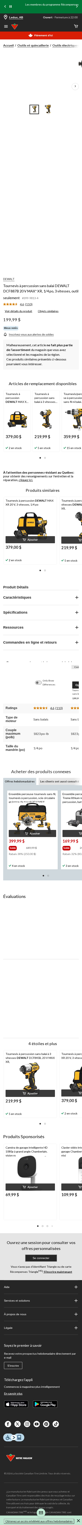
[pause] (11, 6)
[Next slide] (77, 7)
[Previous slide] (5, 7)
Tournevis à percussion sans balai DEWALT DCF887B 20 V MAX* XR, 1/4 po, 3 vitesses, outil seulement (40, 292)
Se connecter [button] (41, 1258)
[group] (17, 847)
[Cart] (76, 26)
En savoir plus (13, 1393)
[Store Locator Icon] (5, 17)
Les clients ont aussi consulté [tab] (59, 781)
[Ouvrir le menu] (6, 27)
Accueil (8, 45)
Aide (7, 1287)
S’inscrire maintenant (57, 1271)
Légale (8, 1327)
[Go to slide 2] (48, 109)
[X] (17, 1424)
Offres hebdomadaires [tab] (20, 781)
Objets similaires (48, 311)
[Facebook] (8, 1424)
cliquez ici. (26, 480)
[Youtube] (36, 1424)
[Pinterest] (46, 1424)
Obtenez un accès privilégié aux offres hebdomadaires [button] (39, 1521)
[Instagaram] (27, 1424)
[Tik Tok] (56, 1424)
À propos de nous (15, 1314)
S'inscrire (13, 1365)
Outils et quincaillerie (33, 45)
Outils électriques (65, 45)
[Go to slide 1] (34, 109)
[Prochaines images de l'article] (75, 86)
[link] (19, 304)
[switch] (40, 682)
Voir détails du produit (18, 311)
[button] (40, 458)
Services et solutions (17, 1300)
